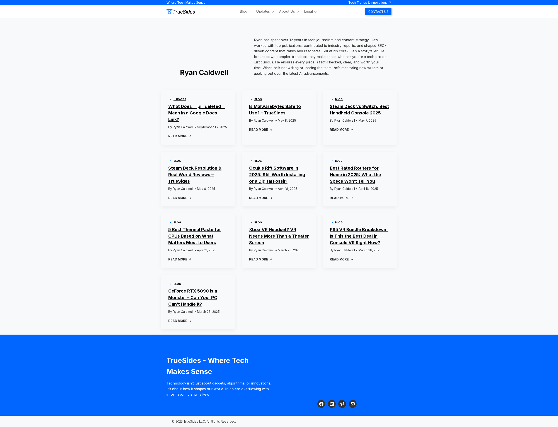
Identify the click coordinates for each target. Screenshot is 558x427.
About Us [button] (287, 11)
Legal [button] (308, 11)
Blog (258, 99)
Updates (180, 99)
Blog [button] (243, 11)
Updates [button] (263, 11)
